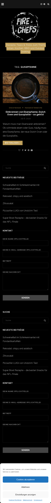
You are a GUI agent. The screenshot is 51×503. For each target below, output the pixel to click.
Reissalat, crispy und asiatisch (17, 196)
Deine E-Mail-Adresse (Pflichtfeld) (22, 250)
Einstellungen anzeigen (25, 494)
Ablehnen (25, 487)
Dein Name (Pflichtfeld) (16, 239)
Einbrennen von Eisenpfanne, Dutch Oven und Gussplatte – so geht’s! (25, 113)
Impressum (38, 500)
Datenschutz (27, 500)
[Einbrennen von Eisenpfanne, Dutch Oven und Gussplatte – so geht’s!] (25, 87)
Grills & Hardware (15, 108)
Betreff (7, 261)
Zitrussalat (8, 203)
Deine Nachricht (12, 272)
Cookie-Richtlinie (15, 500)
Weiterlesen (12, 143)
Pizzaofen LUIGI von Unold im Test (20, 210)
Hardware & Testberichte (33, 108)
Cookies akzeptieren (25, 479)
